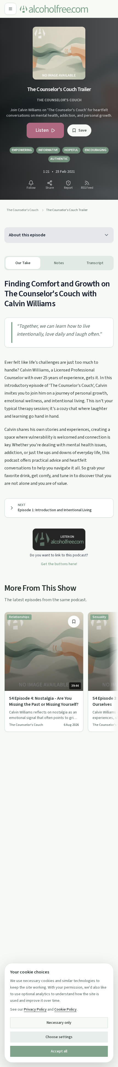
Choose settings (59, 1037)
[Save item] (74, 621)
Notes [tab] (59, 263)
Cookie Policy (65, 1009)
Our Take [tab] (22, 263)
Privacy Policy (35, 1009)
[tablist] (59, 263)
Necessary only (59, 1022)
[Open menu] (10, 9)
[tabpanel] (59, 378)
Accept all (59, 1051)
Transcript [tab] (94, 263)
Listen (42, 130)
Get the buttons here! (59, 564)
